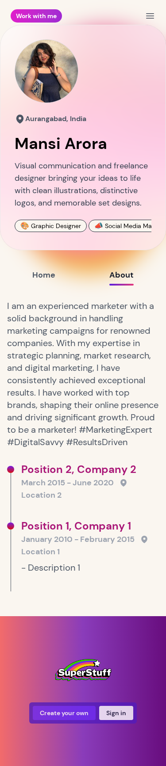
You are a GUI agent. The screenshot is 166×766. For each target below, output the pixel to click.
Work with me (36, 16)
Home (43, 275)
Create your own (64, 713)
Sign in (116, 713)
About (121, 275)
